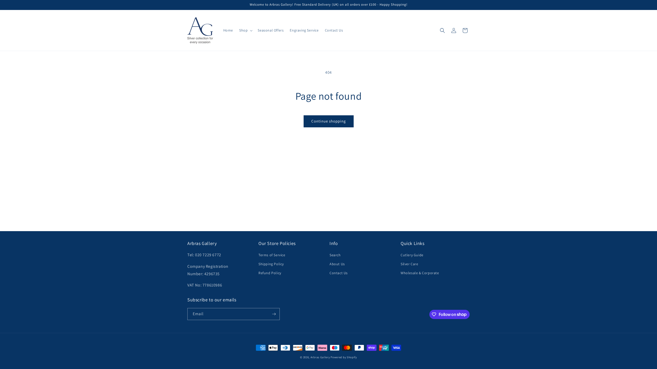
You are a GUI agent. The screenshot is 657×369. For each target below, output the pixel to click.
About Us (337, 264)
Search (335, 255)
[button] (245, 30)
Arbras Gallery (320, 357)
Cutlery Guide (412, 255)
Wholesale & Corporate (420, 273)
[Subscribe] (273, 314)
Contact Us (339, 273)
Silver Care (409, 264)
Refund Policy (269, 273)
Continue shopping (328, 121)
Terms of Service (271, 255)
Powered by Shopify (344, 357)
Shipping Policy (271, 264)
